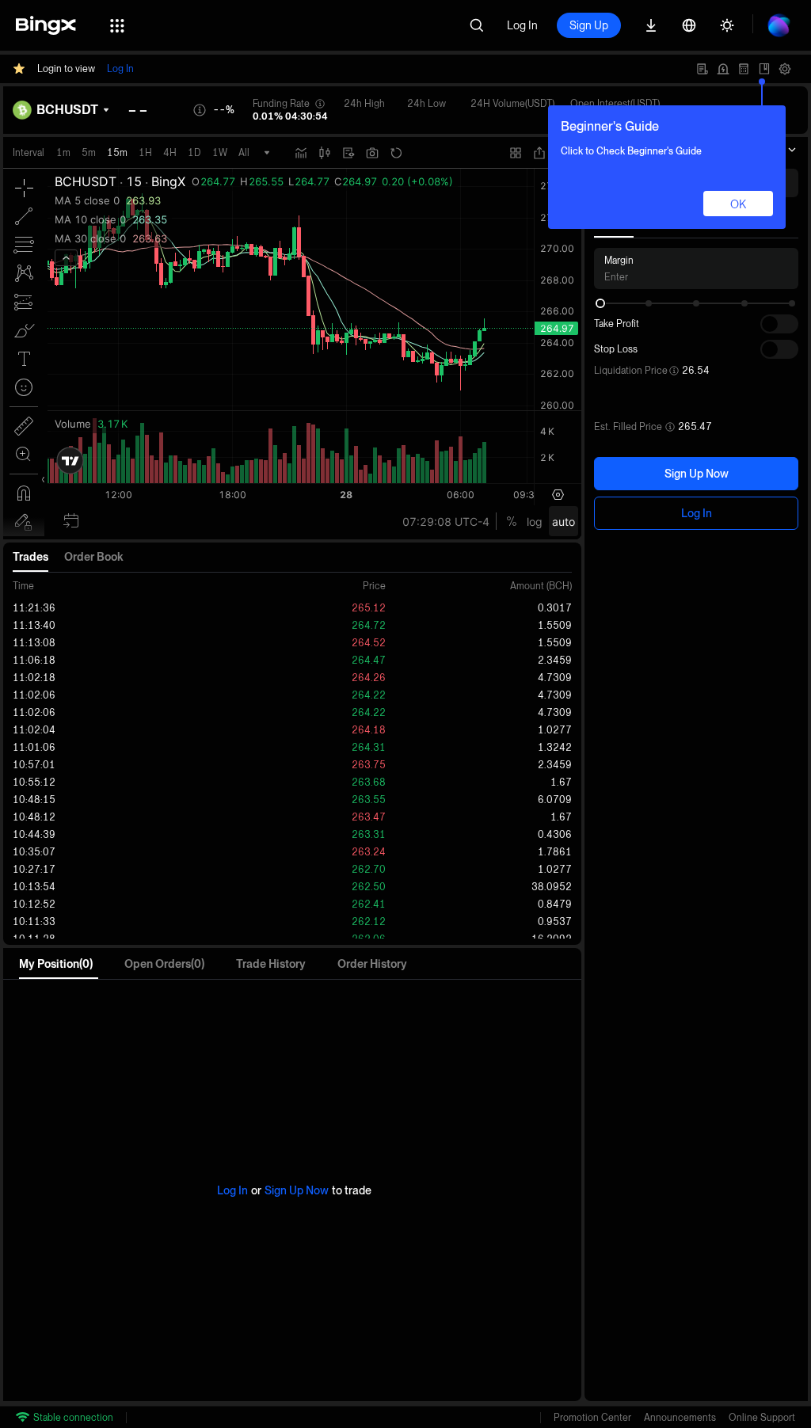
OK (738, 204)
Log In (522, 25)
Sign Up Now (696, 473)
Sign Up (588, 25)
